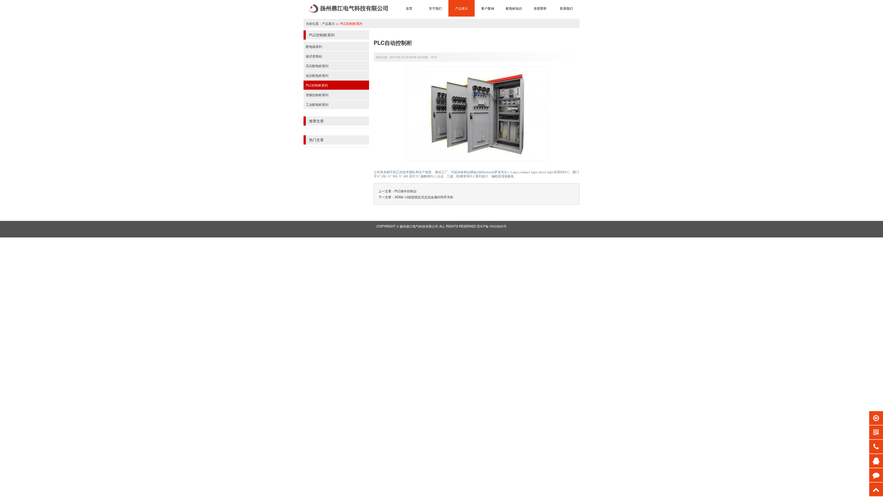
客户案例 (487, 8)
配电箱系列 (314, 46)
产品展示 (461, 8)
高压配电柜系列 (317, 66)
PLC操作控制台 (406, 191)
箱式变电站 (314, 56)
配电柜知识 (514, 8)
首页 (409, 8)
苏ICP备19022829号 (492, 226)
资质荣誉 (540, 8)
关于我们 (435, 8)
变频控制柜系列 (317, 94)
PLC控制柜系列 (351, 23)
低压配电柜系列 (317, 75)
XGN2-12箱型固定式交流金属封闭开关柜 (424, 197)
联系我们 (566, 8)
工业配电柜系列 (317, 104)
